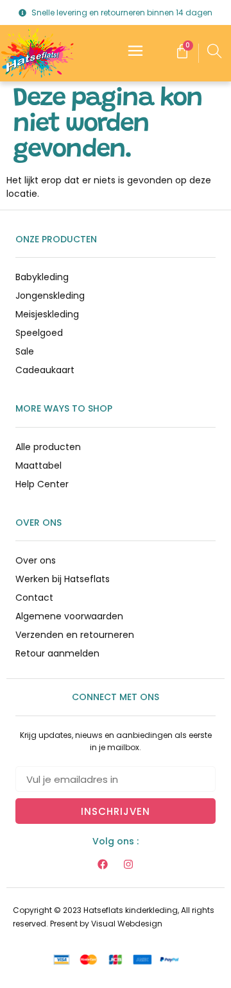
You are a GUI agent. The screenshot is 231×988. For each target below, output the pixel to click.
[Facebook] (103, 864)
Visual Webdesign (126, 923)
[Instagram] (128, 864)
